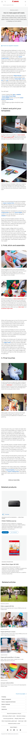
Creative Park (5, 212)
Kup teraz (5, 532)
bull (23, 78)
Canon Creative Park (8, 203)
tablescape (9, 384)
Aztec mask (21, 307)
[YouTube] (20, 730)
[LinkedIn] (14, 730)
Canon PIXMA (5, 97)
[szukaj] (5, 2)
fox (2, 80)
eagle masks (7, 342)
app (14, 94)
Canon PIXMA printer (9, 137)
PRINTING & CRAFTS (14, 10)
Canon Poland (13, 727)
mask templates (10, 470)
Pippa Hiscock (17, 75)
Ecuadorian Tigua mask (7, 308)
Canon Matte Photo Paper (9, 96)
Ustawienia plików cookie (14, 723)
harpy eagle (18, 78)
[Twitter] (17, 730)
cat (7, 80)
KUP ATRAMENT (14, 532)
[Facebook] (7, 730)
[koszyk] (2, 2)
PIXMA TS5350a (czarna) (9, 521)
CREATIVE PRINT (4, 654)
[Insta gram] (10, 730)
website (18, 94)
